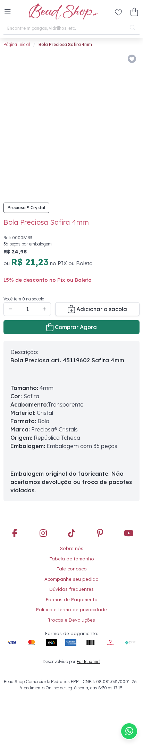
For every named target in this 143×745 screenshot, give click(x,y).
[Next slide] (128, 118)
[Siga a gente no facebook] (14, 523)
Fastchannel (88, 650)
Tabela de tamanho (71, 548)
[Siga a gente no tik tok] (71, 523)
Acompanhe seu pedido (71, 568)
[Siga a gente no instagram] (43, 523)
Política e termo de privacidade (71, 599)
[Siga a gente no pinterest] (100, 523)
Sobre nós (71, 537)
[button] (7, 12)
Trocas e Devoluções (71, 609)
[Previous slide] (16, 118)
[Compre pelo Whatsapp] (129, 731)
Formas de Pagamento (72, 589)
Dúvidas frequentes (71, 578)
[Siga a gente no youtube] (128, 523)
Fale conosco (72, 558)
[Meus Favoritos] (118, 12)
